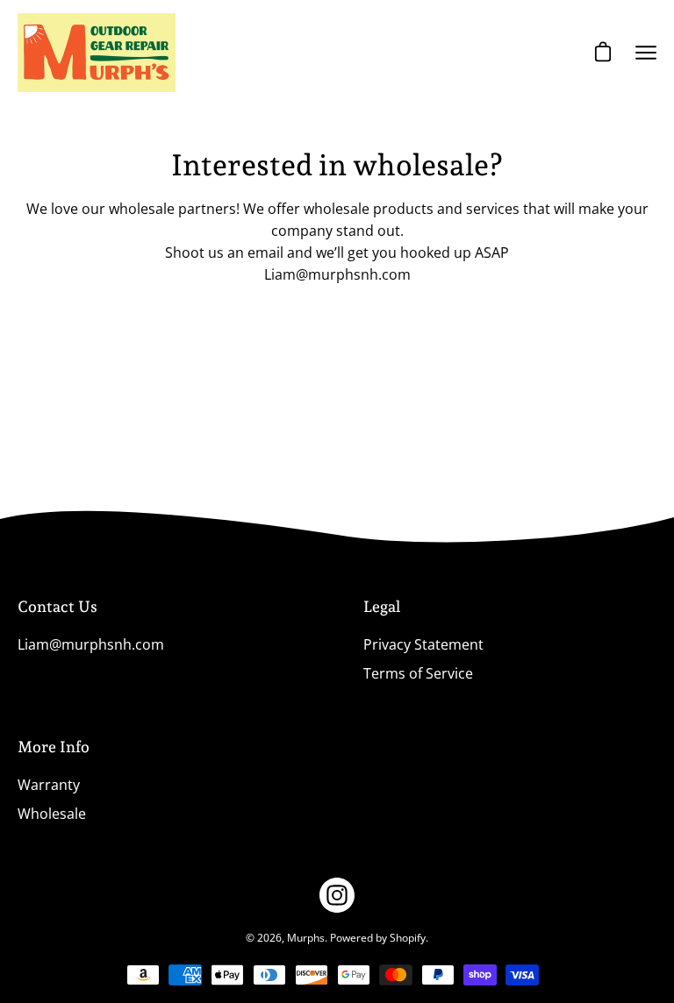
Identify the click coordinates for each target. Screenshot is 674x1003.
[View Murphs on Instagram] (337, 895)
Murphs (306, 937)
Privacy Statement (423, 644)
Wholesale (52, 813)
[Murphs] (97, 52)
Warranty (49, 784)
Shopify (408, 937)
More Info (54, 746)
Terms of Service (418, 673)
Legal (381, 606)
